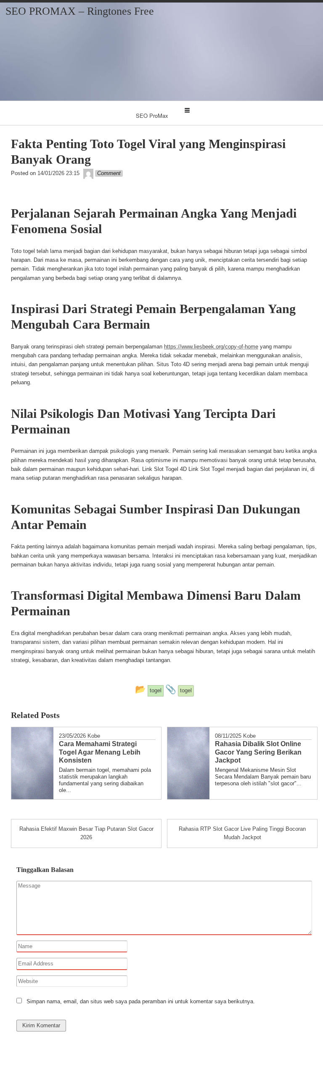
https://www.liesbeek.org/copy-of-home (211, 346)
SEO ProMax (152, 116)
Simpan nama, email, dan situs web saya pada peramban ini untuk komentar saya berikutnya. (140, 1001)
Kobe (93, 736)
